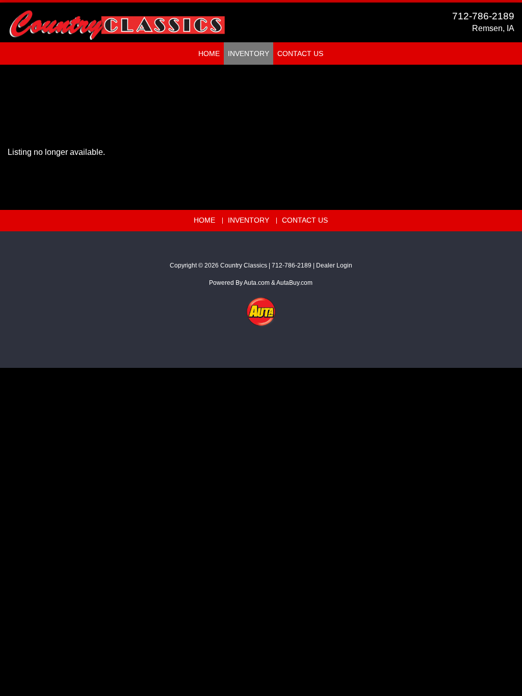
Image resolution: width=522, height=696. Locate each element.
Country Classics (243, 265)
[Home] (117, 20)
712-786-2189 (483, 16)
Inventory (248, 53)
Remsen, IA (493, 28)
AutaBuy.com (294, 282)
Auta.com (257, 282)
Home (209, 53)
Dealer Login (334, 265)
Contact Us (300, 53)
